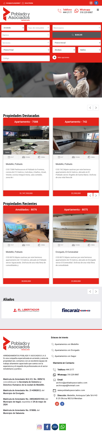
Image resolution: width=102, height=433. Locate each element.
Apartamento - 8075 (76, 209)
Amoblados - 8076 (26, 209)
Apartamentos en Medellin (66, 344)
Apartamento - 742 (76, 121)
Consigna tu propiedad (13, 3)
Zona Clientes (29, 3)
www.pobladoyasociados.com (71, 390)
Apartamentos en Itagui (65, 356)
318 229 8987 (86, 12)
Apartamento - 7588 (26, 121)
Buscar (78, 34)
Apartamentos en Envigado (67, 350)
